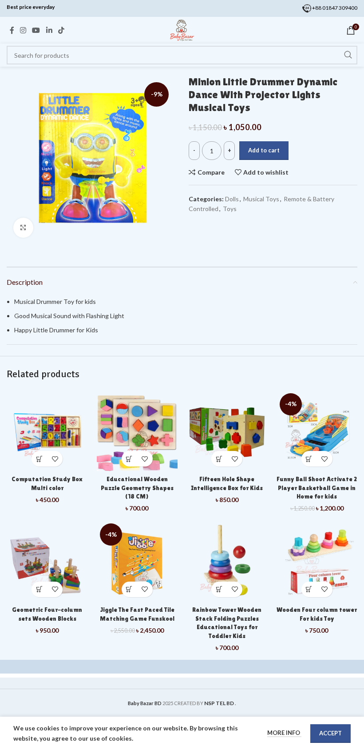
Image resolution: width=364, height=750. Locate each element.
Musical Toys (261, 199)
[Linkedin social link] (49, 30)
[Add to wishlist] (55, 459)
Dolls (232, 199)
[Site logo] (182, 29)
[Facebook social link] (12, 30)
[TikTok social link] (61, 30)
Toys (230, 208)
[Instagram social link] (23, 30)
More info (284, 732)
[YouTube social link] (36, 30)
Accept (330, 733)
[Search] (348, 55)
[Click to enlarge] (23, 228)
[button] (39, 459)
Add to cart (264, 150)
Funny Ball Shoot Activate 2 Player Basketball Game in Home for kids (317, 487)
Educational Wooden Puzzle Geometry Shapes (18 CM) (137, 487)
